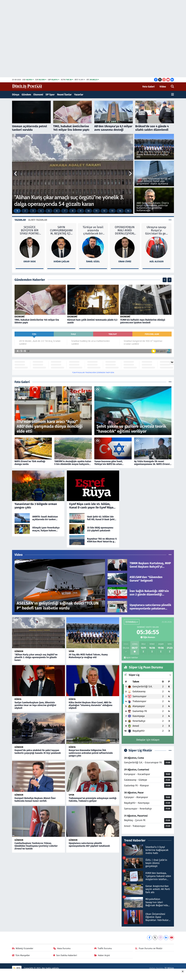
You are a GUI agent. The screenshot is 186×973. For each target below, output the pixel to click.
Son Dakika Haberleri (66, 955)
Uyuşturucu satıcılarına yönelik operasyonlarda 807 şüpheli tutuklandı (89, 844)
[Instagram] (160, 937)
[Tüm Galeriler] (170, 382)
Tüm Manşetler (22, 955)
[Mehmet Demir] (156, 247)
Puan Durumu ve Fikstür (150, 948)
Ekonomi (38, 94)
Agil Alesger (125, 261)
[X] (155, 937)
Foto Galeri (148, 86)
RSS (18, 968)
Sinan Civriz (93, 261)
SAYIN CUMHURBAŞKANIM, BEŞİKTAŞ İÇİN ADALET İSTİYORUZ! (29, 230)
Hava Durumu (64, 948)
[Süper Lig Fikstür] (170, 750)
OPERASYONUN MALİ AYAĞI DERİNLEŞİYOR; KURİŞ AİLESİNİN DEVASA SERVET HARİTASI (93, 230)
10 (88, 211)
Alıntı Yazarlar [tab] (37, 219)
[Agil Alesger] (125, 247)
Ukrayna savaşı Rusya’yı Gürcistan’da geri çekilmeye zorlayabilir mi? (124, 230)
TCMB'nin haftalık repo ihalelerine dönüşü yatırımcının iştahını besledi (142, 321)
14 (120, 211)
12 (104, 211)
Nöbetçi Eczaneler (24, 948)
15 (128, 211)
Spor (71, 651)
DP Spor (50, 94)
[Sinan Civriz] (93, 247)
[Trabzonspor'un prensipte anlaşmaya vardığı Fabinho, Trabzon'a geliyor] (92, 776)
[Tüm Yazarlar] (170, 219)
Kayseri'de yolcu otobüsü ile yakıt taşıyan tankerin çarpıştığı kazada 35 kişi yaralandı (38, 751)
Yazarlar (78, 94)
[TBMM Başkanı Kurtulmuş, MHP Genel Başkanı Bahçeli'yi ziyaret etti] (117, 564)
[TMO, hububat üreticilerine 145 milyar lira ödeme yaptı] (40, 299)
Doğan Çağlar (29, 261)
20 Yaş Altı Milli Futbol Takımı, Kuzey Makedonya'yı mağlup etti (88, 656)
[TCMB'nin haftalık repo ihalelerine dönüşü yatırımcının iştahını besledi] (146, 299)
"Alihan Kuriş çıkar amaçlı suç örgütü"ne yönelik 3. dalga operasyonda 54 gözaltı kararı (36, 657)
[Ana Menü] (172, 95)
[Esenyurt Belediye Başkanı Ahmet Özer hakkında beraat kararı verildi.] (38, 776)
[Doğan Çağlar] (30, 247)
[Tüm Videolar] (170, 554)
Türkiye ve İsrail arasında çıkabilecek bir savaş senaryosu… (61, 230)
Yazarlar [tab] (20, 219)
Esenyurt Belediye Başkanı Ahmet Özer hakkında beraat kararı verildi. (35, 799)
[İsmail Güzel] (61, 247)
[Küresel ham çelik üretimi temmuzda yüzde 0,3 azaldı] (93, 299)
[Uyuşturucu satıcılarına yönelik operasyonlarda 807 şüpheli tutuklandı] (92, 821)
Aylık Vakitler (132, 657)
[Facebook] (149, 937)
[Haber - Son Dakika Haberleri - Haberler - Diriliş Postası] (27, 86)
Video (163, 86)
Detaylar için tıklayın (147, 739)
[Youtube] (171, 937)
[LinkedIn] (166, 937)
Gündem (26, 94)
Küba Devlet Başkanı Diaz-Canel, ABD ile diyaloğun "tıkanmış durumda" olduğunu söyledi (90, 705)
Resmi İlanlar (64, 94)
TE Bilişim (169, 968)
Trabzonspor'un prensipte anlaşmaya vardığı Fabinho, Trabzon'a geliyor (93, 799)
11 (96, 211)
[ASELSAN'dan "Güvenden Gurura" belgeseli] (117, 578)
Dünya (15, 94)
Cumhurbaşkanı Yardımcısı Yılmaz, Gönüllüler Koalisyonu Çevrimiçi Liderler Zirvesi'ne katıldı (36, 846)
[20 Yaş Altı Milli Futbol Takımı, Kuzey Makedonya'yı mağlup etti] (92, 632)
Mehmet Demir (156, 261)
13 (112, 211)
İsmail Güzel (61, 261)
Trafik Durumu (105, 948)
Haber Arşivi (104, 955)
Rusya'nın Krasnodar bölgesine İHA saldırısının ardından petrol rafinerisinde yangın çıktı (91, 753)
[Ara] (172, 87)
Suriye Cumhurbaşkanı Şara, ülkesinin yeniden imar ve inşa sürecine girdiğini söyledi (35, 705)
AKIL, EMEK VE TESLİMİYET (156, 228)
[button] (15, 174)
